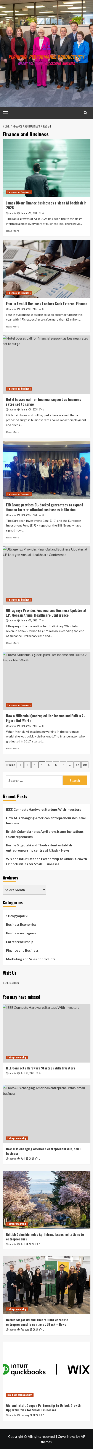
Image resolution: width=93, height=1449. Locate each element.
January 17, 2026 (29, 515)
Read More (12, 230)
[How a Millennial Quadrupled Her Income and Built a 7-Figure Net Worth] (46, 681)
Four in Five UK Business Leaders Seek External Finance (46, 303)
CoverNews (66, 1436)
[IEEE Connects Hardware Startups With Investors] (46, 1033)
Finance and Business (19, 192)
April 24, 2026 (27, 1244)
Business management (23, 933)
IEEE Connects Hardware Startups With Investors (43, 809)
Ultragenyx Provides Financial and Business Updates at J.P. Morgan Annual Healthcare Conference (46, 613)
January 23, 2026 (29, 213)
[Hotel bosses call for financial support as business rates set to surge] (46, 364)
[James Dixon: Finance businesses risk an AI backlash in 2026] (46, 168)
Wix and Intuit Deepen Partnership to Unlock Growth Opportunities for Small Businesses (46, 861)
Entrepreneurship (19, 942)
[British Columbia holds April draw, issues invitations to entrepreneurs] (46, 1200)
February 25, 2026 (29, 1329)
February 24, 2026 (29, 1415)
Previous (10, 764)
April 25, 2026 (27, 1158)
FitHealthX (11, 983)
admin (13, 213)
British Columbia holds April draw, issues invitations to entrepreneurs (44, 834)
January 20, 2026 (29, 409)
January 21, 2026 (29, 309)
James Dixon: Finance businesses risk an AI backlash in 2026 (46, 205)
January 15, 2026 (29, 620)
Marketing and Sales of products (30, 959)
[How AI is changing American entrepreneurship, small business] (46, 1114)
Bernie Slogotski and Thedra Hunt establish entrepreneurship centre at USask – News (39, 847)
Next (84, 764)
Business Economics (21, 924)
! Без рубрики (16, 916)
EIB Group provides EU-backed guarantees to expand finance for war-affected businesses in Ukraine (44, 507)
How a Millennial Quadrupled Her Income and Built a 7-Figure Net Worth (45, 718)
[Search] (85, 112)
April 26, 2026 (27, 1073)
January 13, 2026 (29, 726)
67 (77, 764)
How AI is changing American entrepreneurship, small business (46, 820)
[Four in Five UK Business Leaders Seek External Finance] (46, 269)
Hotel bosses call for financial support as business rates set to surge (43, 402)
